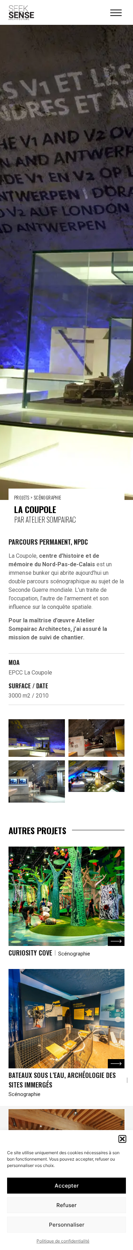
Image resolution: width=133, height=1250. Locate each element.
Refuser (66, 1205)
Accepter (67, 1185)
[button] (122, 1138)
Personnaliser (66, 1224)
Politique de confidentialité (63, 1241)
